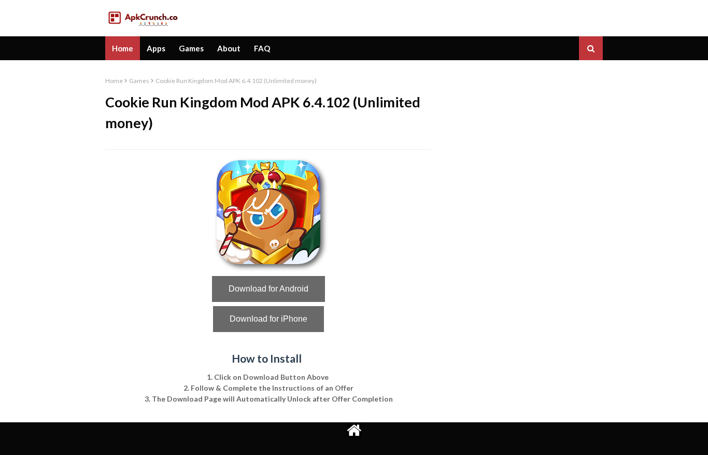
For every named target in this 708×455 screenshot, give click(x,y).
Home (114, 81)
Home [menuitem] (122, 48)
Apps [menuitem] (156, 48)
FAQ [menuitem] (262, 48)
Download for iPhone (268, 318)
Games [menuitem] (191, 48)
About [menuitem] (228, 48)
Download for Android (268, 288)
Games (139, 81)
